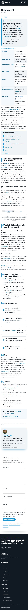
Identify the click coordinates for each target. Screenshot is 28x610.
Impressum (5, 591)
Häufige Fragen (7, 147)
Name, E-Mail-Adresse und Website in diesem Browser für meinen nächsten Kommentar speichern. (14, 514)
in (5, 17)
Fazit (5, 150)
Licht (7, 192)
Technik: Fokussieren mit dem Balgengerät (11, 140)
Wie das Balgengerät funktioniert (12, 136)
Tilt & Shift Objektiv (8, 416)
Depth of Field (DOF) (8, 414)
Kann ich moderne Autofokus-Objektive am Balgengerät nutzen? (14, 320)
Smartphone (6, 571)
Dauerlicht (6, 293)
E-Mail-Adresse (7, 496)
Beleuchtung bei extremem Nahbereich (14, 144)
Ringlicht (5, 279)
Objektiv (18, 28)
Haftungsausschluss (7, 600)
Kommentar (6, 467)
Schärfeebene (5, 246)
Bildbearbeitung (6, 574)
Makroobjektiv (19, 96)
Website (5, 504)
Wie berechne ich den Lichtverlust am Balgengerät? (13, 339)
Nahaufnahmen (7, 36)
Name (5, 489)
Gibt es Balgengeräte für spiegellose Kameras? (12, 348)
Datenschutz (6, 594)
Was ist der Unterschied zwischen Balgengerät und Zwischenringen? (12, 310)
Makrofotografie (13, 109)
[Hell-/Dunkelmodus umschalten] (22, 3)
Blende (17, 91)
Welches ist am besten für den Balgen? (14, 330)
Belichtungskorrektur (8, 388)
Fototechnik (5, 568)
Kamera (5, 566)
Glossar (4, 577)
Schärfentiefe (6, 258)
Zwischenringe (19, 100)
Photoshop (11, 268)
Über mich (5, 580)
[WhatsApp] (14, 18)
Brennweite (22, 66)
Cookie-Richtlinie (6, 597)
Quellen (6, 153)
